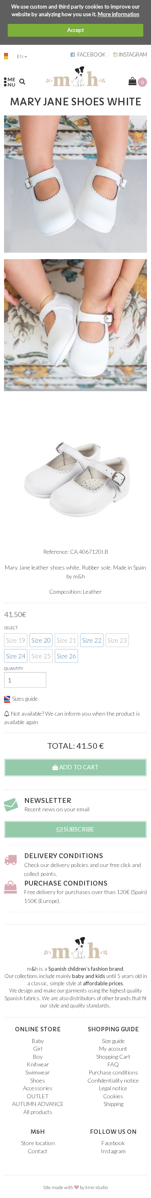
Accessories (37, 1088)
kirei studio (96, 1187)
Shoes (37, 1080)
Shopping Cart (113, 1056)
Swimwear (37, 1072)
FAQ (113, 1064)
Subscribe (78, 829)
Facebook (90, 54)
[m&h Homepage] (75, 75)
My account (113, 1048)
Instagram (132, 54)
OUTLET (38, 1096)
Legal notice (113, 1088)
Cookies (113, 1096)
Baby (38, 1040)
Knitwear (38, 1064)
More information (118, 14)
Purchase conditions (66, 883)
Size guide (113, 1040)
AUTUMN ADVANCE (38, 1103)
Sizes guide (25, 698)
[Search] (22, 81)
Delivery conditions (63, 856)
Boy (38, 1056)
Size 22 (91, 640)
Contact (38, 1151)
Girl (37, 1048)
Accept (75, 30)
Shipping (113, 1103)
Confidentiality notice (113, 1080)
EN (20, 56)
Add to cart (78, 767)
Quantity (13, 668)
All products (37, 1111)
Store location (38, 1142)
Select (11, 627)
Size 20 (41, 640)
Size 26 (66, 656)
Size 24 (15, 656)
